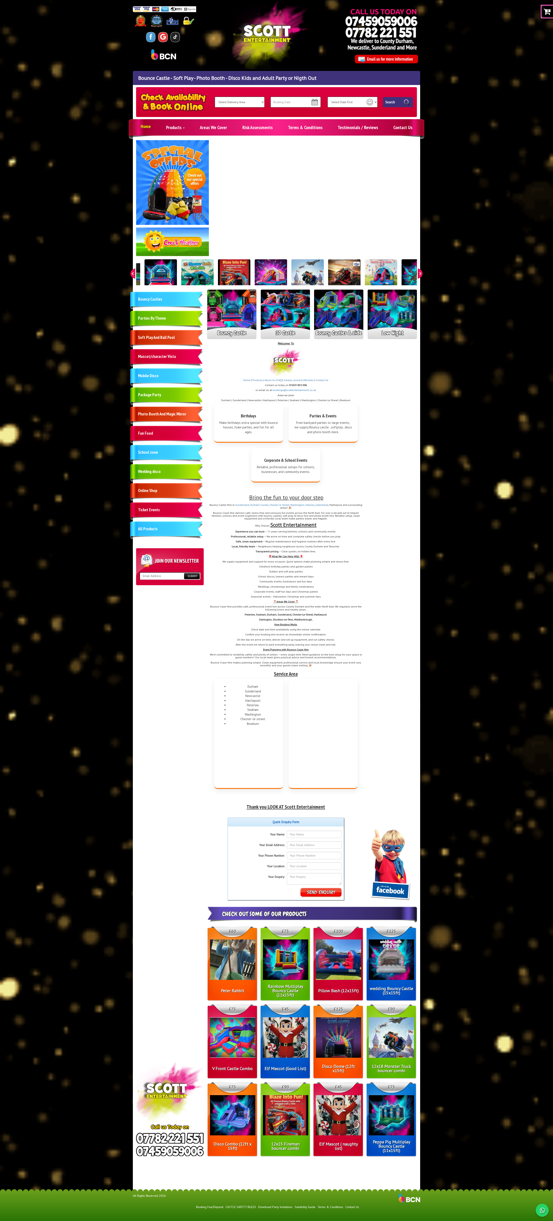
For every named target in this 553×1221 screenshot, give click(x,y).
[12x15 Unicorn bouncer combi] (271, 275)
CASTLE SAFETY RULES (241, 1207)
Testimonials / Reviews (358, 127)
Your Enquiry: (276, 877)
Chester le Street (279, 504)
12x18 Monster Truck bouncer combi (391, 1068)
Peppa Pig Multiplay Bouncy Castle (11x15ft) (391, 1146)
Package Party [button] (149, 394)
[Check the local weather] (172, 244)
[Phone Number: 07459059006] (381, 21)
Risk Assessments (257, 127)
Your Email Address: (272, 845)
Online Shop (147, 490)
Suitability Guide (305, 1207)
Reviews (309, 380)
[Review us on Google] (163, 37)
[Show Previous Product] (132, 273)
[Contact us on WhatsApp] (542, 1210)
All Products (148, 529)
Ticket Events (149, 510)
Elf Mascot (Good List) (285, 1068)
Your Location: (276, 866)
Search (390, 102)
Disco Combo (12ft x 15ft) (233, 1146)
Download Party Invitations (275, 1207)
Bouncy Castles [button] (150, 299)
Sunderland (242, 504)
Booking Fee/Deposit (209, 1207)
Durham (255, 504)
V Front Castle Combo (232, 1068)
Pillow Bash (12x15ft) (338, 991)
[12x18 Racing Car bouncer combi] (344, 275)
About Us (270, 380)
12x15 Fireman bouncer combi (285, 1146)
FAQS (280, 380)
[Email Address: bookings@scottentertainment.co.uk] (386, 59)
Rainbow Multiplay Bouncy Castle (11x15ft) (285, 990)
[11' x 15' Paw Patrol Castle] (161, 275)
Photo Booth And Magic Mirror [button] (162, 414)
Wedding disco (149, 471)
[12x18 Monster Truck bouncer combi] (307, 275)
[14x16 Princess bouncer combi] (381, 275)
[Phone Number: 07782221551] (381, 32)
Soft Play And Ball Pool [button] (156, 337)
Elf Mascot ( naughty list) (338, 1146)
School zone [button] (148, 452)
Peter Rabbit (232, 991)
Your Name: (277, 834)
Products (174, 127)
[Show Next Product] (420, 273)
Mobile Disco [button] (148, 375)
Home (146, 126)
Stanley (309, 504)
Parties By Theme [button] (152, 318)
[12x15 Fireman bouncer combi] (234, 275)
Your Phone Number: (271, 855)
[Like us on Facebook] (151, 37)
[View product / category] (172, 182)
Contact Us (402, 127)
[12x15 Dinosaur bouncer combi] (197, 275)
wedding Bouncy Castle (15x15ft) (391, 990)
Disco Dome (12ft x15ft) (338, 1068)
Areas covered (293, 380)
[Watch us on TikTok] (175, 37)
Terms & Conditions (305, 127)
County (264, 504)
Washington (297, 504)
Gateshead (321, 504)
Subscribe (192, 576)
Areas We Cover (213, 127)
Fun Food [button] (145, 433)
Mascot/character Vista (157, 356)
